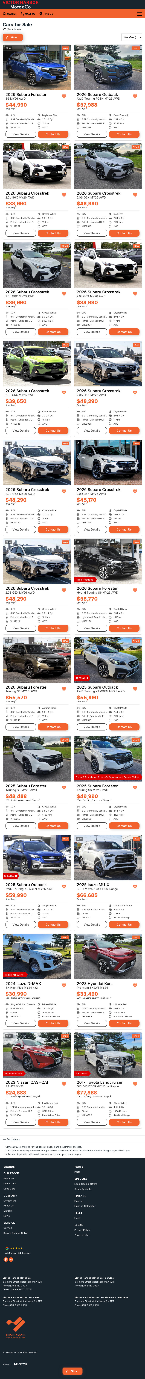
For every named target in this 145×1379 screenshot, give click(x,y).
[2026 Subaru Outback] (108, 67)
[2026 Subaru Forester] (37, 67)
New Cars (9, 1178)
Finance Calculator (84, 1206)
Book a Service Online (16, 1233)
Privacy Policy (82, 1230)
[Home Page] (21, 4)
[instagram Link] (11, 1259)
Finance (78, 1201)
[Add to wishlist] (64, 96)
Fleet (77, 1218)
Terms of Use (81, 1235)
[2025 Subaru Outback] (108, 660)
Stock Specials (82, 1189)
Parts (77, 1171)
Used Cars (9, 1188)
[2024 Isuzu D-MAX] (37, 956)
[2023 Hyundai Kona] (108, 956)
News (7, 1215)
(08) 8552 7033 (18, 1285)
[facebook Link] (6, 1259)
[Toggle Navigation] (139, 13)
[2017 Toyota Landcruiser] (108, 1055)
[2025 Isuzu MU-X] (108, 857)
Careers (8, 1210)
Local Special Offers (85, 1183)
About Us (9, 1205)
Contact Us (53, 134)
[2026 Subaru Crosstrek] (37, 166)
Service (8, 1227)
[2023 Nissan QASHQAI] (37, 1055)
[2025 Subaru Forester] (37, 759)
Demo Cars (10, 1183)
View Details (21, 134)
